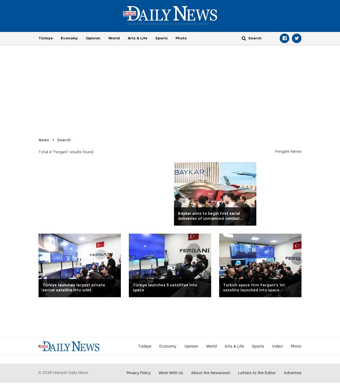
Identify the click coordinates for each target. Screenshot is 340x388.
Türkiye (46, 38)
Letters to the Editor (257, 373)
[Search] (244, 38)
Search (64, 140)
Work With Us (171, 373)
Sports (161, 38)
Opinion (93, 38)
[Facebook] (284, 38)
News (44, 140)
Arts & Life (137, 38)
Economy (69, 38)
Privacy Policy (139, 373)
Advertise (292, 373)
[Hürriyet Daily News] (170, 15)
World (114, 38)
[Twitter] (296, 38)
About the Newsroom (210, 373)
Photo (181, 38)
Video (277, 346)
